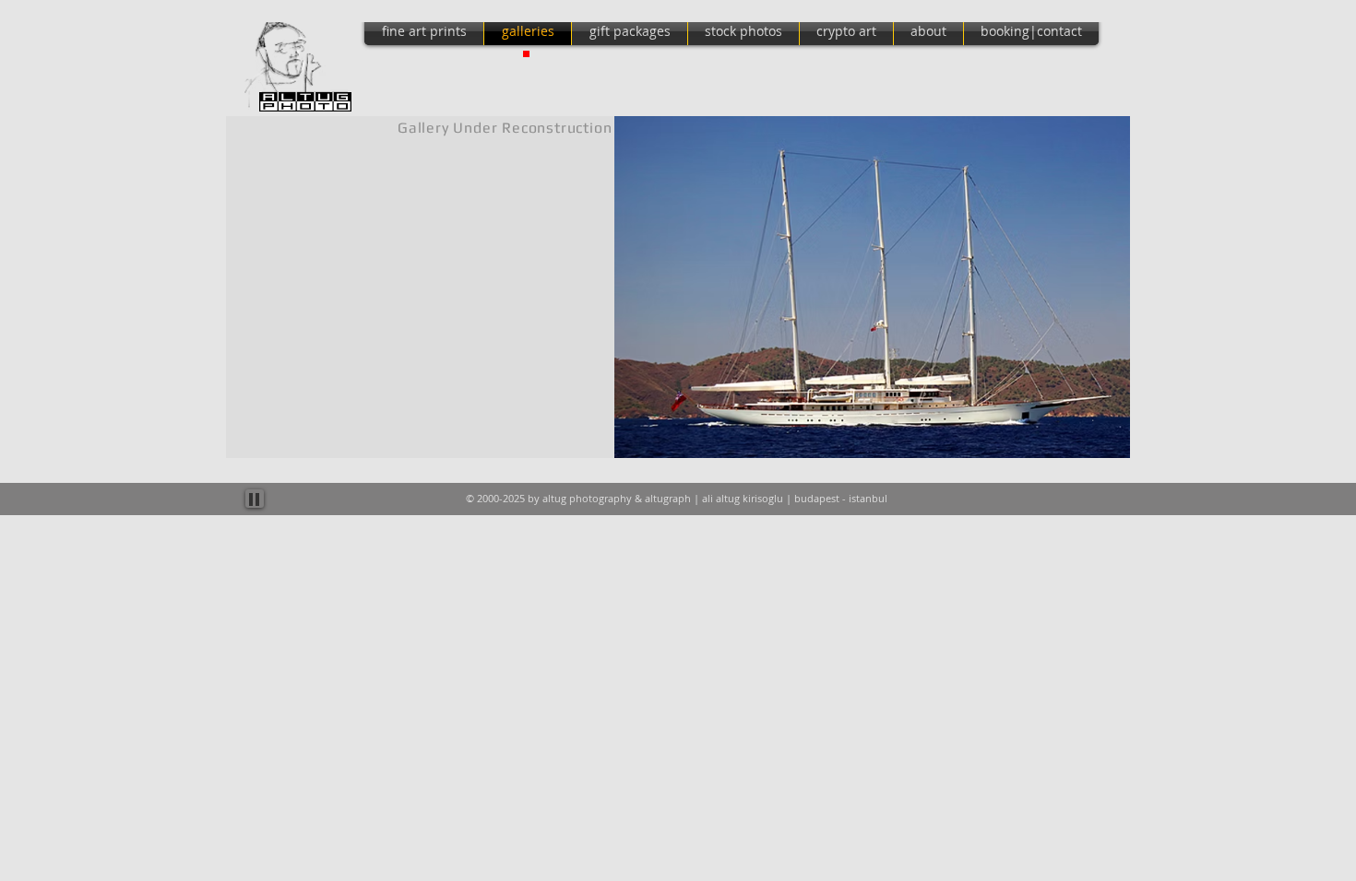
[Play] (254, 498)
